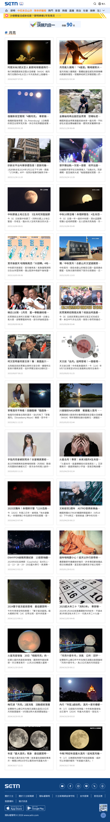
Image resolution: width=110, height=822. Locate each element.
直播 (71, 10)
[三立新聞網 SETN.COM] (6, 10)
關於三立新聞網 (26, 796)
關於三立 (9, 796)
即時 (12, 10)
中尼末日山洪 (24, 10)
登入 (103, 3)
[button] (94, 3)
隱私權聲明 (44, 796)
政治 (78, 10)
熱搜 (64, 10)
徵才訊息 (23, 801)
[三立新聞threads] (102, 786)
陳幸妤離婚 (40, 10)
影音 (57, 10)
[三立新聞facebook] (70, 786)
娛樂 (92, 10)
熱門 (50, 10)
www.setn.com (31, 815)
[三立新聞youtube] (62, 786)
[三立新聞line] (86, 786)
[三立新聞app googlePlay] (35, 808)
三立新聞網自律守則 (65, 796)
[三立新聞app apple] (14, 808)
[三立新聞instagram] (78, 786)
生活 (99, 10)
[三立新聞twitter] (94, 786)
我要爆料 (9, 801)
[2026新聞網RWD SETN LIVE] (21, 3)
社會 (85, 10)
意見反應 (98, 796)
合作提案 (84, 796)
